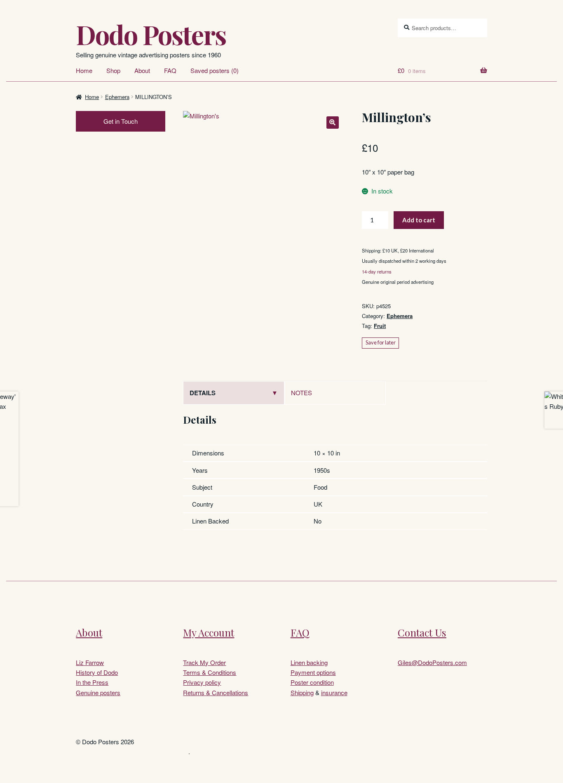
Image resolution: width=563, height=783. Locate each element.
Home (84, 70)
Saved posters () (214, 70)
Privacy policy (202, 682)
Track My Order (204, 662)
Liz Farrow (90, 662)
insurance (334, 692)
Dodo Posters (151, 34)
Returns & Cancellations (215, 692)
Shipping (302, 692)
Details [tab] (203, 392)
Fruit (380, 326)
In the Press (92, 682)
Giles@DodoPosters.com (432, 662)
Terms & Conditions (209, 672)
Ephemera (117, 97)
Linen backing (309, 662)
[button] (332, 122)
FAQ (170, 70)
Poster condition (312, 682)
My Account (208, 632)
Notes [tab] (301, 392)
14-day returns (377, 271)
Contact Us (422, 632)
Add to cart (418, 220)
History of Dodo (97, 672)
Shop (113, 70)
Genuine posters (98, 692)
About (142, 70)
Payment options (313, 672)
